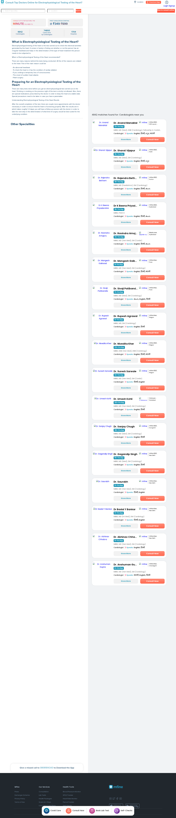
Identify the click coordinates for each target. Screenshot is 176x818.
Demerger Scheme (22, 795)
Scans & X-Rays (45, 802)
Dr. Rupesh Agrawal (125, 316)
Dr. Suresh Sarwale (125, 371)
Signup (172, 5)
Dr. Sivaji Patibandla (126, 288)
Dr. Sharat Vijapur (124, 150)
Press (17, 792)
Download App (154, 2)
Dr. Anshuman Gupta (126, 564)
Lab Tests (42, 795)
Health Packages (45, 799)
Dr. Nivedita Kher (124, 343)
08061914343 (46, 767)
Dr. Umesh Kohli (123, 399)
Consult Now (152, 139)
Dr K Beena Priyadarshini (126, 205)
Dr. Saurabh (121, 481)
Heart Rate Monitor (70, 799)
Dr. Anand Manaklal (125, 123)
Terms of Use (20, 802)
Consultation (44, 792)
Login (165, 5)
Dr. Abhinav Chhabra (126, 537)
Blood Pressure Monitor (72, 792)
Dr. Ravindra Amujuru (126, 233)
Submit (78, 11)
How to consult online (165, 10)
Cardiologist (119, 133)
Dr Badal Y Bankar (125, 509)
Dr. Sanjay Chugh (124, 426)
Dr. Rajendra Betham (126, 178)
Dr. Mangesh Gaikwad (126, 261)
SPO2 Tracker (68, 795)
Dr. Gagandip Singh (125, 454)
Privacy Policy (20, 799)
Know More (126, 139)
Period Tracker (68, 802)
